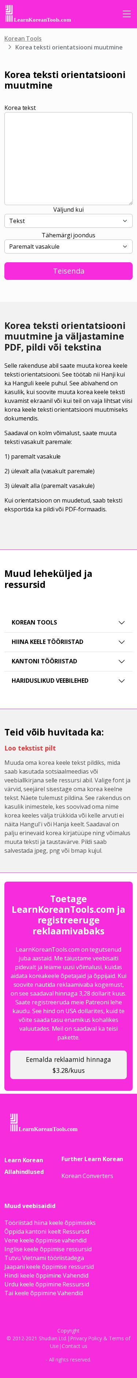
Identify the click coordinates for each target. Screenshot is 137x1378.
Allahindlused (24, 1172)
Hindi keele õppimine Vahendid (46, 1275)
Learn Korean (23, 1160)
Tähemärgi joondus (68, 235)
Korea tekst (20, 108)
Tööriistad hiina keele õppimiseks (50, 1223)
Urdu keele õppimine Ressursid (46, 1284)
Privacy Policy (86, 1338)
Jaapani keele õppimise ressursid (49, 1267)
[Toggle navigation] (127, 14)
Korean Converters (87, 1176)
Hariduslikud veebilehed (50, 681)
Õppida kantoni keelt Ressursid (46, 1231)
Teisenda (68, 271)
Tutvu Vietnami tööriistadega (44, 1258)
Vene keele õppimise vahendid (45, 1240)
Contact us (74, 1345)
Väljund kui (68, 209)
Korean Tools (23, 38)
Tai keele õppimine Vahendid (43, 1293)
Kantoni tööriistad (44, 661)
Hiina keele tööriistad (47, 642)
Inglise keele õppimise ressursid (47, 1249)
